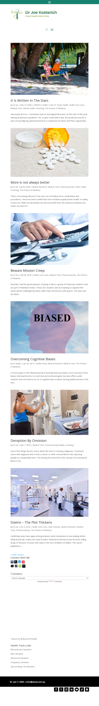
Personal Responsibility (54, 445)
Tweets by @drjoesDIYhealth (24, 638)
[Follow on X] (61, 689)
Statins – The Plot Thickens (31, 522)
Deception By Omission (29, 440)
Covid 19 (52, 105)
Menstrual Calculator (20, 658)
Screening (15, 190)
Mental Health (29, 108)
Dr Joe (15, 105)
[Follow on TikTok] (82, 689)
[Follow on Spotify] (87, 689)
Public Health (80, 187)
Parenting (40, 108)
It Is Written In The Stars (29, 100)
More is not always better (30, 182)
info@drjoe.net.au (35, 681)
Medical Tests (16, 108)
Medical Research (39, 187)
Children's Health (41, 105)
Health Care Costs (76, 105)
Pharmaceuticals (67, 187)
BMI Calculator (17, 653)
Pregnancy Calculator (20, 662)
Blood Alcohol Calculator (21, 649)
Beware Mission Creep (28, 270)
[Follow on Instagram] (66, 689)
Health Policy (41, 363)
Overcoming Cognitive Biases (33, 359)
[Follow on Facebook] (56, 689)
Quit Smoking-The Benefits (23, 666)
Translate (57, 581)
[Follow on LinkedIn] (71, 689)
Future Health (62, 105)
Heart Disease (54, 527)
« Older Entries (17, 554)
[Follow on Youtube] (77, 689)
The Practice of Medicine (55, 108)
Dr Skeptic (17, 363)
